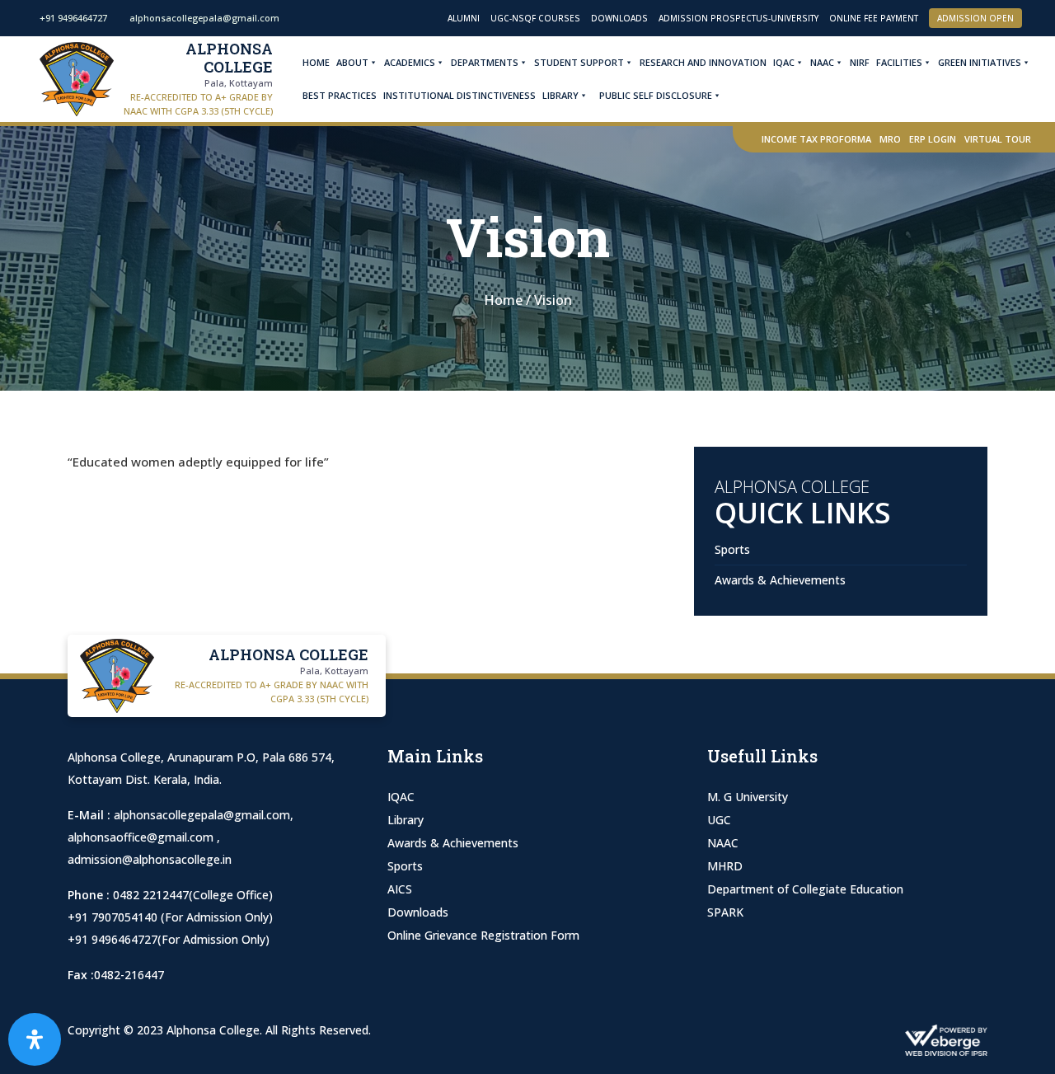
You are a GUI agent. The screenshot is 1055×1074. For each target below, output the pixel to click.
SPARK (725, 912)
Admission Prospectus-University (738, 18)
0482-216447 (129, 975)
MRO (890, 139)
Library (560, 95)
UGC (719, 820)
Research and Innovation (703, 62)
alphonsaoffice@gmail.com (142, 837)
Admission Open (975, 18)
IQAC (784, 62)
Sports (732, 549)
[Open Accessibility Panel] (34, 1039)
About (352, 62)
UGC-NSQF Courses (535, 18)
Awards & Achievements (780, 580)
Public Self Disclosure (655, 95)
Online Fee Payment (873, 18)
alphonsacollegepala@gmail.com (202, 815)
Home (316, 62)
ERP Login (932, 139)
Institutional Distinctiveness (459, 95)
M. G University (747, 796)
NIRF (860, 62)
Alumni (464, 18)
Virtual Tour (997, 139)
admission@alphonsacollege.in (150, 859)
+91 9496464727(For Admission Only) (169, 939)
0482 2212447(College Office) (193, 895)
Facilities (899, 62)
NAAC (822, 62)
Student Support (579, 62)
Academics (409, 62)
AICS (399, 889)
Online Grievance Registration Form (483, 935)
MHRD (725, 866)
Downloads (619, 18)
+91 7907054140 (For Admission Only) (170, 917)
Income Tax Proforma (816, 139)
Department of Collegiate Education (805, 889)
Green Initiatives (979, 62)
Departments (484, 62)
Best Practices (339, 95)
